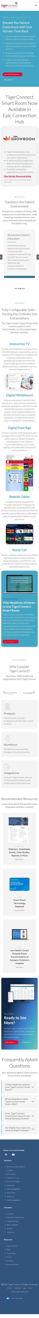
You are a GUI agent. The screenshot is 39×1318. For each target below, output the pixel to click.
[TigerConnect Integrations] (19, 774)
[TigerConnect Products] (19, 714)
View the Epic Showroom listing (17, 176)
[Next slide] (34, 692)
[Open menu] (36, 5)
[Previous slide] (4, 692)
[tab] (15, 288)
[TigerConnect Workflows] (19, 744)
